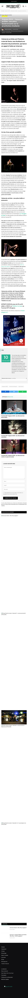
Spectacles (21, 386)
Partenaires (3, 975)
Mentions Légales (5, 979)
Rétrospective (4, 961)
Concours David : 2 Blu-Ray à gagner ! (18, 927)
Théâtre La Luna (17, 306)
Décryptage (3, 953)
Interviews (3, 957)
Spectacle (4, 16)
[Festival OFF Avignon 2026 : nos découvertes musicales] (14, 427)
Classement (3, 949)
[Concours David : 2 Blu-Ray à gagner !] (5, 929)
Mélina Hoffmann (8, 29)
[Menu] (2, 6)
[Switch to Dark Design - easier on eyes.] (25, 6)
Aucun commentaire (7, 31)
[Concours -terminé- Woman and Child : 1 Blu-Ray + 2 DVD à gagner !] (5, 936)
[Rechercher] (23, 6)
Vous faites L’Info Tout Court (7, 973)
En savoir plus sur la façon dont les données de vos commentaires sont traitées (14, 504)
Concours (4, 923)
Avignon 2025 (5, 386)
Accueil (2, 10)
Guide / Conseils (4, 955)
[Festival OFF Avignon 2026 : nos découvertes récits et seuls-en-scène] (14, 447)
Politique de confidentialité (7, 977)
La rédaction (4, 969)
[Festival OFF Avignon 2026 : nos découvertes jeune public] (14, 407)
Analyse (3, 947)
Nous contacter (4, 971)
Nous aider (14, 1)
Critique (3, 951)
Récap (2, 959)
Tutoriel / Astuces (5, 963)
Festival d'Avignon (13, 386)
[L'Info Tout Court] (13, 6)
